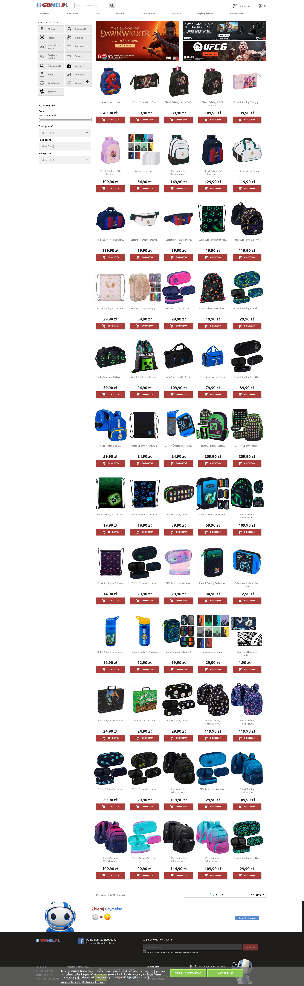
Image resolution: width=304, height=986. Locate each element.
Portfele (79, 46)
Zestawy (79, 83)
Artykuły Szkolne (205, 13)
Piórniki (79, 37)
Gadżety (176, 13)
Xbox (96, 13)
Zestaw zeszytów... (144, 171)
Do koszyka (110, 120)
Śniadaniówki (54, 65)
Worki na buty (55, 83)
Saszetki (79, 56)
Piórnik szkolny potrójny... (144, 102)
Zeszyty (52, 91)
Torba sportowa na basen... (247, 171)
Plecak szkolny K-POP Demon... (213, 104)
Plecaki (51, 37)
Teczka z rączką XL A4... (144, 720)
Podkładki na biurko (54, 47)
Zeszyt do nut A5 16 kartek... (247, 653)
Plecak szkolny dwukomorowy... (178, 173)
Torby (50, 74)
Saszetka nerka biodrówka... (144, 239)
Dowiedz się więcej (247, 918)
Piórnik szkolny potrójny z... (144, 308)
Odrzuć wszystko (188, 973)
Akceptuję (225, 973)
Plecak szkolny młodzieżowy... (247, 516)
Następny (257, 895)
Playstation (72, 13)
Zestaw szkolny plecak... (213, 445)
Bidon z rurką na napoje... (110, 651)
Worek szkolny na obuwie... (213, 239)
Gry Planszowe (149, 13)
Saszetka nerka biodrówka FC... (179, 241)
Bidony (51, 29)
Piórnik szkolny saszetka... (179, 308)
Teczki (78, 65)
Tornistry (79, 74)
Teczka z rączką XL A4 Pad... (110, 720)
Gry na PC (45, 13)
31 (223, 894)
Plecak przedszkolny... (110, 102)
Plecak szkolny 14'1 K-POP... (179, 102)
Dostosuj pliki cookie (93, 981)
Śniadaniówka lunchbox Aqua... (247, 585)
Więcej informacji (71, 981)
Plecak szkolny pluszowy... (247, 239)
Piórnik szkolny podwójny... (212, 583)
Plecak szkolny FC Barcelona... (213, 173)
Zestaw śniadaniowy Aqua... (178, 445)
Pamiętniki (80, 29)
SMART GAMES (237, 13)
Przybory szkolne (52, 57)
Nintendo (120, 13)
